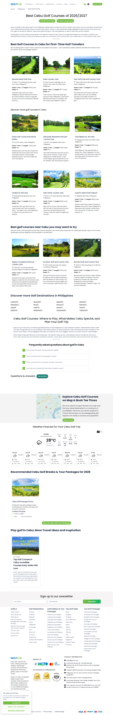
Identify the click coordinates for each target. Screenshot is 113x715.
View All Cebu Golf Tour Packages (56, 523)
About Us (72, 4)
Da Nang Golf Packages (91, 615)
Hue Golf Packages (90, 629)
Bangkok (68, 615)
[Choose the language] (89, 4)
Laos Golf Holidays (53, 635)
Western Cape (70, 642)
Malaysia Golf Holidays (54, 625)
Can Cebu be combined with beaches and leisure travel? (43, 368)
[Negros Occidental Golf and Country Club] (25, 248)
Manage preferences (16, 710)
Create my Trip (97, 4)
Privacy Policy (15, 633)
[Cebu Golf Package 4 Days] (25, 487)
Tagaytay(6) (83, 310)
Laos (30, 630)
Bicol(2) (36, 305)
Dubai (67, 625)
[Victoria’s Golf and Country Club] (56, 248)
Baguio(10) (59, 302)
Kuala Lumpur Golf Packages (89, 650)
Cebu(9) (13, 307)
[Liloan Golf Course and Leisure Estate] (25, 123)
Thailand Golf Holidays (54, 617)
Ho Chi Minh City (71, 620)
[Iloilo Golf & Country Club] (56, 179)
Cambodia (32, 627)
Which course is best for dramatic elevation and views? (42, 362)
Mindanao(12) (38, 310)
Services (59, 4)
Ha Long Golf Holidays (90, 624)
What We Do (15, 617)
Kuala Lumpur (70, 637)
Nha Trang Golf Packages (92, 627)
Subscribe (91, 601)
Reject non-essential (16, 707)
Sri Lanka (32, 635)
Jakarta (68, 630)
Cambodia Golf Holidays (54, 632)
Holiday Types (50, 4)
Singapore (69, 640)
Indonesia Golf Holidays (54, 620)
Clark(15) (37, 307)
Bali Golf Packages (90, 636)
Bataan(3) (82, 302)
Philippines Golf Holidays (54, 622)
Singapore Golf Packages (92, 639)
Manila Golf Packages (91, 644)
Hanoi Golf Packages (90, 612)
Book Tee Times (48, 21)
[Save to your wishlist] (37, 58)
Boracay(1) (60, 305)
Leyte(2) (82, 307)
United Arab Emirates (36, 640)
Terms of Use (15, 631)
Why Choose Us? (16, 615)
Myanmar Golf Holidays (54, 637)
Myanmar (32, 632)
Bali (67, 635)
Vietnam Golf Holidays (54, 615)
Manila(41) (14, 310)
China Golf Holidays (53, 630)
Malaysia (31, 617)
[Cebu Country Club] (56, 65)
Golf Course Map (66, 21)
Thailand (31, 615)
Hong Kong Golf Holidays (55, 640)
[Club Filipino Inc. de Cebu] (88, 123)
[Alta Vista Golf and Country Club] (87, 65)
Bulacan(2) (83, 305)
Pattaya (68, 632)
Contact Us (14, 636)
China (31, 622)
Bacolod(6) (37, 302)
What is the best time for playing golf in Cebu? (39, 356)
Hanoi (67, 612)
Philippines (21, 9)
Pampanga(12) (61, 310)
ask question (42, 376)
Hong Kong (32, 637)
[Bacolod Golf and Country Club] (87, 248)
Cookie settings (59, 712)
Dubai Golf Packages (90, 646)
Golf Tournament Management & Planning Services (18, 621)
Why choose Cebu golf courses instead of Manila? (41, 350)
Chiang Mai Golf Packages (92, 641)
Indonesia (32, 620)
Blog (66, 4)
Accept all (16, 703)
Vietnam (31, 612)
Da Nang (68, 617)
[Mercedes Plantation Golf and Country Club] (56, 123)
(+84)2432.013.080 (72, 663)
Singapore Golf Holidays (54, 627)
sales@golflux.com (72, 660)
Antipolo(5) (14, 302)
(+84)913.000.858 (86, 663)
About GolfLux (15, 612)
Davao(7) (59, 307)
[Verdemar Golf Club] (25, 179)
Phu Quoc (69, 645)
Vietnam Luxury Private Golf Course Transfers (18, 627)
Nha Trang (69, 622)
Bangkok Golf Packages (91, 617)
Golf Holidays (29, 4)
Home (13, 9)
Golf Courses (39, 4)
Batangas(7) (15, 305)
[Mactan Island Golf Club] (25, 65)
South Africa (33, 642)
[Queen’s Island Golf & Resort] (88, 179)
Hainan (68, 627)
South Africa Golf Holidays (55, 642)
